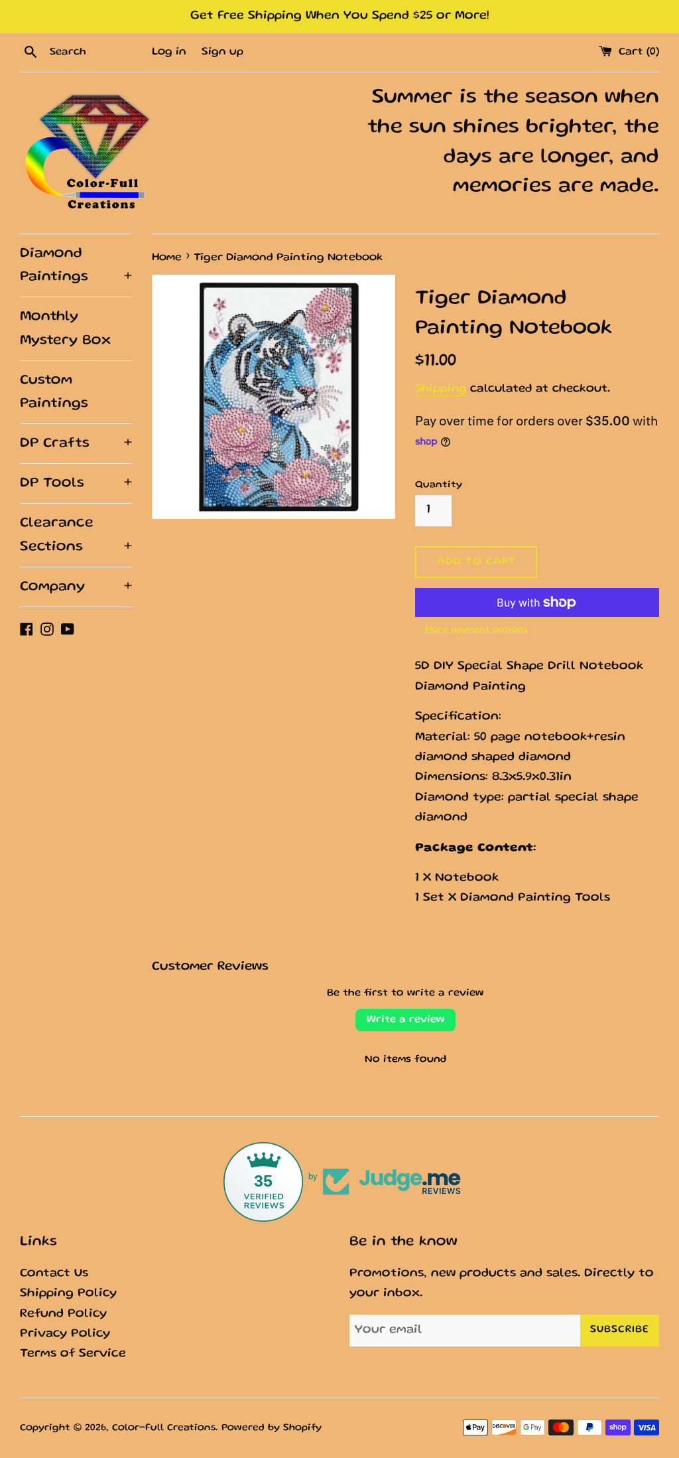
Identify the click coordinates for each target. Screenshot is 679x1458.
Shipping (440, 389)
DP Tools (76, 483)
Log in (169, 52)
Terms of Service (73, 1354)
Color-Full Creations (164, 1428)
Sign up (222, 52)
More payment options (476, 630)
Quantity (438, 485)
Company (76, 587)
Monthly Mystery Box (65, 328)
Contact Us (54, 1273)
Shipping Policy (68, 1293)
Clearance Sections (76, 535)
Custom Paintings (54, 392)
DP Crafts (76, 443)
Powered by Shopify (271, 1428)
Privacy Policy (65, 1334)
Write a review (405, 1020)
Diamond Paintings (76, 265)
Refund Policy (63, 1314)
